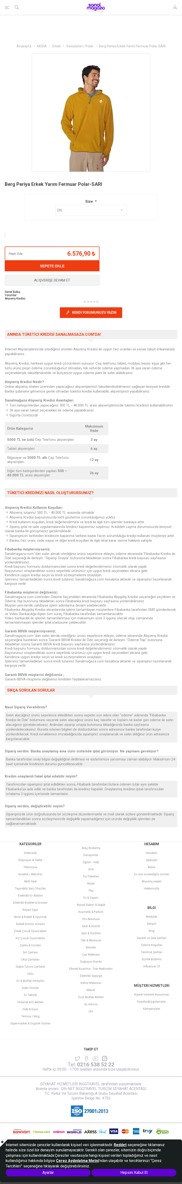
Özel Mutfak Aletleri (91, 997)
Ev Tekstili (30, 995)
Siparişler (152, 860)
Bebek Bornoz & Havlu (30, 924)
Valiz (30, 973)
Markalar (151, 916)
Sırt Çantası (30, 952)
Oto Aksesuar (91, 919)
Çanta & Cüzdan (30, 945)
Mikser (90, 990)
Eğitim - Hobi (91, 862)
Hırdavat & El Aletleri (30, 1002)
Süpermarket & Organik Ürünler (30, 1023)
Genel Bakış (12, 292)
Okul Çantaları (30, 959)
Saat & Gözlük (91, 926)
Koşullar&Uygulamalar (151, 1001)
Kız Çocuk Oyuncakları (30, 938)
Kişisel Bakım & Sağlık (91, 905)
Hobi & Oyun (30, 1009)
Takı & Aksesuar (91, 940)
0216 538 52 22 (95, 1065)
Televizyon (30, 867)
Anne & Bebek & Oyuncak (30, 917)
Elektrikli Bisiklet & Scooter (30, 902)
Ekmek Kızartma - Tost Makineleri (91, 968)
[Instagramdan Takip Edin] (95, 1058)
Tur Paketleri (91, 876)
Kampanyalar (151, 1008)
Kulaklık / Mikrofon (30, 874)
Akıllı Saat (30, 881)
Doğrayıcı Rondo (91, 961)
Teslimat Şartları (151, 952)
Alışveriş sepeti (151, 881)
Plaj (91, 890)
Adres (151, 867)
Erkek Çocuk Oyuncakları (30, 931)
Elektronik (30, 853)
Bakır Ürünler (30, 988)
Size (89, 201)
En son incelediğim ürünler (151, 874)
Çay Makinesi (91, 954)
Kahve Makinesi (91, 983)
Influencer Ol (151, 966)
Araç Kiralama (91, 848)
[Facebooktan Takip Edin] (86, 1058)
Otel (91, 869)
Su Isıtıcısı (91, 1004)
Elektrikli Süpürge (91, 976)
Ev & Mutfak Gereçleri (30, 981)
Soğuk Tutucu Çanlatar (30, 966)
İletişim (151, 923)
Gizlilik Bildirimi (152, 959)
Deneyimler (90, 855)
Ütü (91, 1011)
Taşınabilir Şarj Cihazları (30, 888)
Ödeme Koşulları (151, 945)
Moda (91, 883)
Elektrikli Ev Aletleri (30, 895)
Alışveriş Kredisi (15, 298)
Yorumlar (11, 295)
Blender (91, 947)
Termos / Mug (30, 1016)
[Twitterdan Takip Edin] (77, 1058)
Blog (152, 931)
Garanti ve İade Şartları (151, 938)
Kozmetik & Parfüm (90, 912)
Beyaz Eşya (30, 909)
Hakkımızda (151, 888)
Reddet (120, 1145)
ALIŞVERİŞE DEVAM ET (52, 280)
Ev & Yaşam (91, 897)
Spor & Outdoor (91, 933)
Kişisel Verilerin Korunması (151, 994)
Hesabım (151, 853)
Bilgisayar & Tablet (30, 860)
